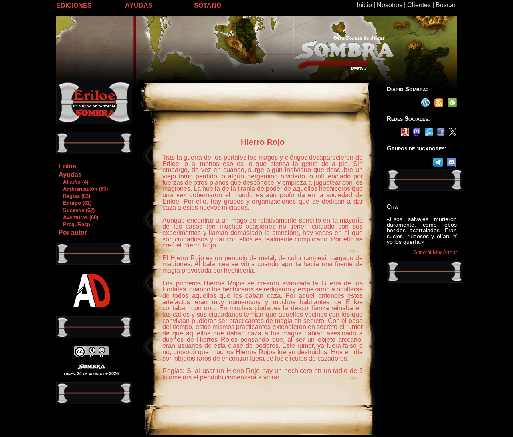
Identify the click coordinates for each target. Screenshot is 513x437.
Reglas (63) (74, 196)
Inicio (364, 5)
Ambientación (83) (83, 189)
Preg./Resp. (75, 224)
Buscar (446, 5)
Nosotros (389, 5)
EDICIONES (74, 5)
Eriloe (67, 166)
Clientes (419, 5)
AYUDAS (139, 5)
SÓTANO (207, 5)
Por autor (73, 232)
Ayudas (70, 174)
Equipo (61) (74, 203)
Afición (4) (73, 182)
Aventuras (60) (78, 217)
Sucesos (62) (76, 210)
